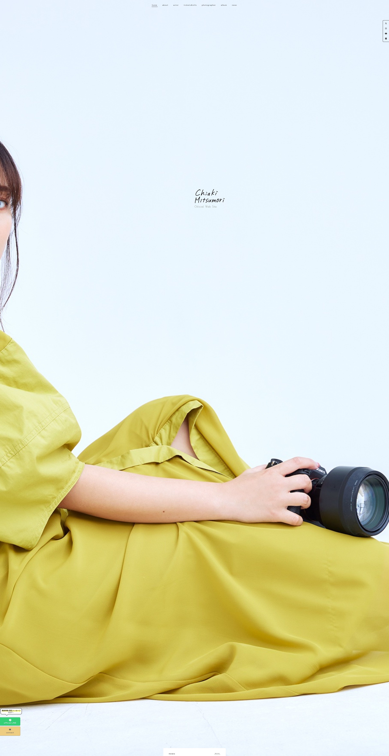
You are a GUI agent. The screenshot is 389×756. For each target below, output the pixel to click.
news (234, 5)
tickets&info (190, 5)
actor (176, 5)
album (224, 5)
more (217, 753)
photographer (209, 5)
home (154, 5)
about (165, 5)
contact (10, 732)
